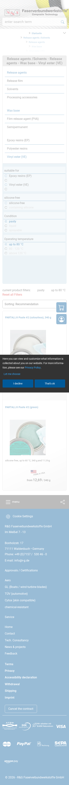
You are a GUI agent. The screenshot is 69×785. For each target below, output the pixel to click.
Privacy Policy (33, 367)
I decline (17, 383)
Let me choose (12, 373)
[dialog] (34, 392)
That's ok (50, 383)
